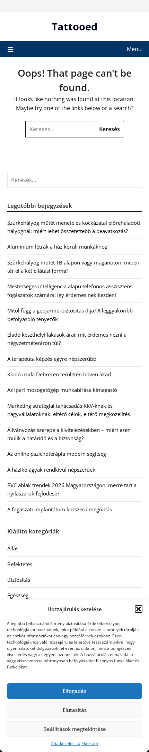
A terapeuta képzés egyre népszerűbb (51, 358)
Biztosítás (18, 579)
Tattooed (74, 26)
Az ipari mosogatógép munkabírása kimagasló (62, 389)
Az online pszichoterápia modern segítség (56, 453)
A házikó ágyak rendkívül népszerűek (51, 469)
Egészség (17, 595)
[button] (138, 609)
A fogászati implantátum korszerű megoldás (59, 509)
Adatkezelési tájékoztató (74, 743)
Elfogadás (74, 690)
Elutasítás (75, 709)
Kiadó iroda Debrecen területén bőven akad (59, 374)
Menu (134, 49)
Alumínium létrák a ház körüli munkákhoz (57, 246)
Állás (12, 548)
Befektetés (19, 564)
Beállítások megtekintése (74, 728)
